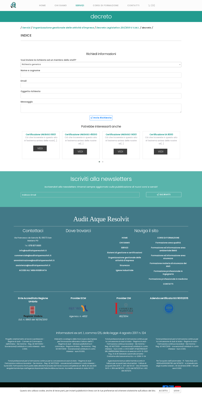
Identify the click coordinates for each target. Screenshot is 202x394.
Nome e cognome (30, 70)
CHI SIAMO (61, 5)
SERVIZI (80, 5)
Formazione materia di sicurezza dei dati (168, 265)
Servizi (26, 27)
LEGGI (176, 390)
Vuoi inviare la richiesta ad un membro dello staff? (48, 60)
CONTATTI (133, 5)
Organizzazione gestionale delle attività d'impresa (63, 27)
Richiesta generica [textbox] (31, 64)
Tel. (33, 245)
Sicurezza (125, 265)
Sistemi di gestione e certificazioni (124, 252)
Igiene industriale (124, 270)
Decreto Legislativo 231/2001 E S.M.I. (117, 27)
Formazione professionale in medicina (168, 279)
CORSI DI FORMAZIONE (106, 5)
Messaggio (27, 102)
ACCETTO (163, 390)
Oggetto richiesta (30, 91)
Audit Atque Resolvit (101, 219)
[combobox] (101, 64)
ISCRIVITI (165, 194)
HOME (42, 5)
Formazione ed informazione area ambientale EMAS (168, 249)
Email (24, 81)
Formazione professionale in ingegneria (168, 272)
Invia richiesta (102, 117)
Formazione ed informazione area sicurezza (168, 257)
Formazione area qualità (168, 242)
